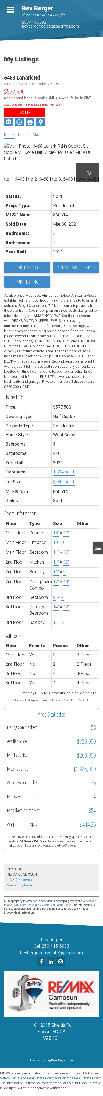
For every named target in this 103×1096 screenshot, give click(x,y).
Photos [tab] (24, 134)
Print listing (27, 281)
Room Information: (20, 513)
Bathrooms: (14, 636)
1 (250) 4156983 (19, 879)
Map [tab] (36, 134)
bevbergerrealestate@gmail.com (50, 26)
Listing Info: (14, 397)
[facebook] (42, 962)
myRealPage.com (59, 1060)
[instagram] (61, 962)
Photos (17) (27, 267)
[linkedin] (51, 962)
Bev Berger (38, 8)
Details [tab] (9, 134)
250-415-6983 (34, 22)
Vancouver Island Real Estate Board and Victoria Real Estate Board (50, 903)
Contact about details (75, 267)
